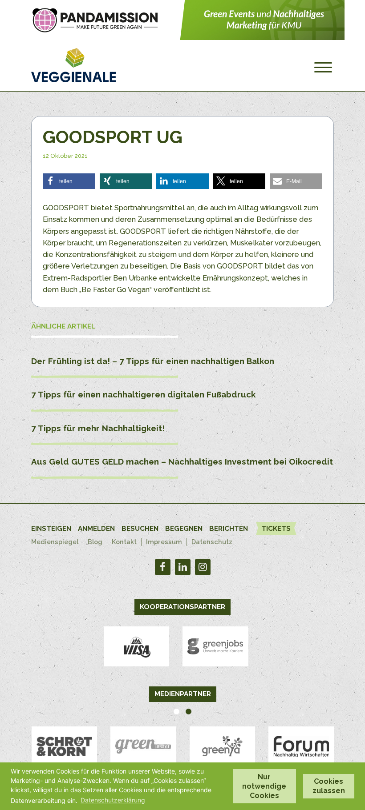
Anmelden (96, 529)
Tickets (276, 529)
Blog (95, 541)
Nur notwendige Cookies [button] (264, 786)
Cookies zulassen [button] (328, 786)
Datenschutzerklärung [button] (113, 800)
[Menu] (323, 67)
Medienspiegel (54, 541)
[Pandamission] (182, 37)
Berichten (228, 529)
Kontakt (124, 541)
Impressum (164, 541)
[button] (69, 181)
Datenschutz (211, 541)
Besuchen (140, 529)
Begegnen (184, 529)
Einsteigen (51, 529)
